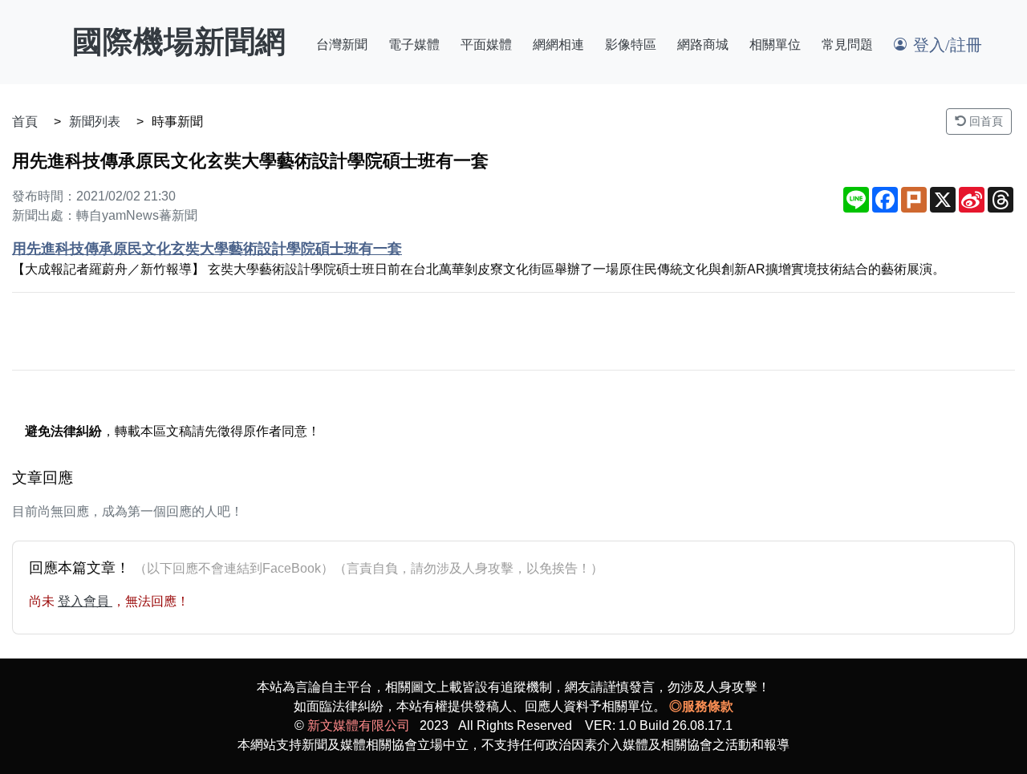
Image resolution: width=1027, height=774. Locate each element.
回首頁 (984, 121)
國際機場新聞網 (179, 42)
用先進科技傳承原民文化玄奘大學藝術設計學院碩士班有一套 (207, 249)
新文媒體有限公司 (358, 725)
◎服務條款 (701, 706)
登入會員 (85, 601)
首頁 (25, 121)
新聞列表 (94, 121)
